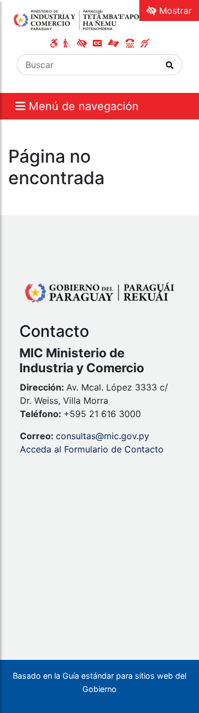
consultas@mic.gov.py (102, 435)
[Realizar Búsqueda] (170, 64)
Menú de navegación (82, 106)
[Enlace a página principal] (81, 19)
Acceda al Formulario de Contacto (92, 449)
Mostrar (174, 10)
